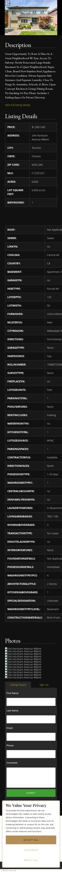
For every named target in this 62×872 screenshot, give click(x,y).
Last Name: (12, 710)
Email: (9, 728)
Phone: (10, 745)
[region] (31, 836)
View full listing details (17, 105)
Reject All (31, 860)
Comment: (12, 762)
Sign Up (44, 684)
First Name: (12, 693)
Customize (31, 850)
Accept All (31, 840)
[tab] (18, 685)
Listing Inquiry (18, 684)
